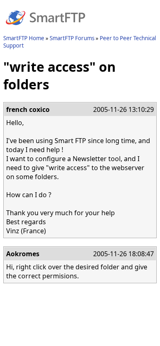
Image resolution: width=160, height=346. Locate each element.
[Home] (45, 29)
